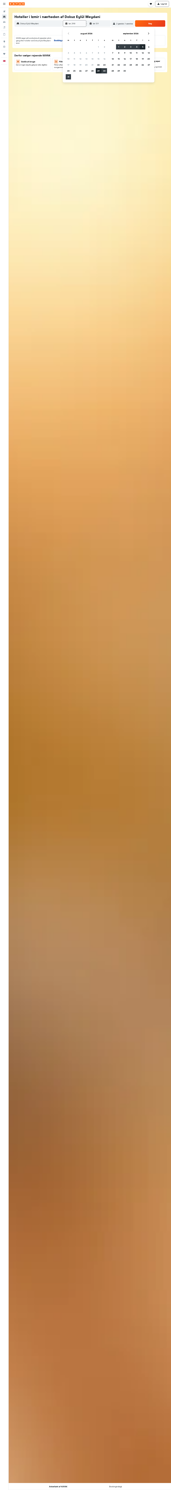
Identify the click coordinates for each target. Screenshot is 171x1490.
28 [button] (92, 71)
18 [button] (74, 65)
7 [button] (92, 53)
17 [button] (68, 65)
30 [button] (104, 71)
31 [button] (68, 77)
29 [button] (98, 71)
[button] (4, 4)
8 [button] (98, 53)
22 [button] (98, 65)
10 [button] (68, 59)
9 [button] (104, 53)
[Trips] (4, 53)
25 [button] (74, 71)
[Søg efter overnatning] (4, 16)
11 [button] (74, 59)
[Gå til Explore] (4, 41)
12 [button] (80, 59)
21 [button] (92, 65)
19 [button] (80, 65)
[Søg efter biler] (4, 21)
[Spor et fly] (4, 46)
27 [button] (86, 71)
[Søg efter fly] (4, 11)
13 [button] (86, 59)
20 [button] (86, 65)
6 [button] (86, 53)
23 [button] (104, 65)
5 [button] (80, 53)
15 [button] (98, 59)
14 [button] (92, 59)
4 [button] (74, 53)
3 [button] (68, 53)
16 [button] (104, 59)
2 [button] (104, 47)
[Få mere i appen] (4, 34)
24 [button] (68, 71)
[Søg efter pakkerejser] (4, 27)
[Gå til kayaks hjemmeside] (17, 3)
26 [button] (80, 71)
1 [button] (98, 47)
